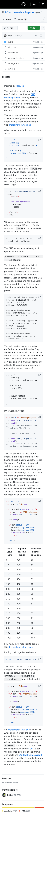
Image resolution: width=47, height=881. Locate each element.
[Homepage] (23, 4)
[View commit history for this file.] (41, 35)
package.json (13, 63)
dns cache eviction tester (20, 647)
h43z (8, 12)
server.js (11, 69)
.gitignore (12, 47)
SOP (30, 748)
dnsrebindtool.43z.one (20, 124)
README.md (13, 52)
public (10, 42)
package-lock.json (16, 58)
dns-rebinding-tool (23, 12)
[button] (40, 140)
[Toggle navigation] (4, 4)
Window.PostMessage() (30, 755)
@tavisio (20, 85)
